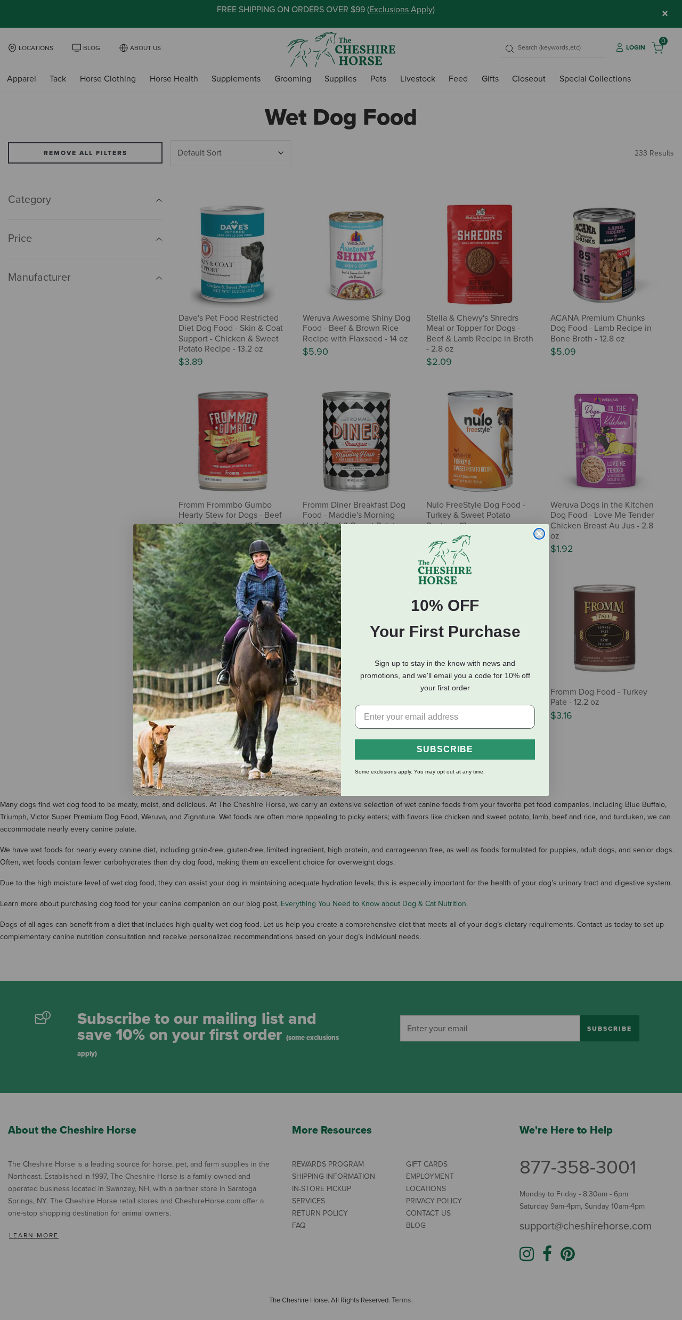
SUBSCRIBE (445, 749)
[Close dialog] (539, 533)
